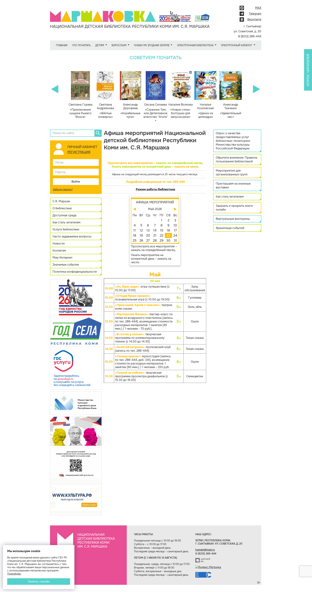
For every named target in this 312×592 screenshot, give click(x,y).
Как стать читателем (66, 222)
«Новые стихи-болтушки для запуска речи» (180, 111)
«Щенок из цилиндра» (205, 111)
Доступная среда (64, 215)
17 (175, 230)
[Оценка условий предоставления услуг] (75, 463)
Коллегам (59, 250)
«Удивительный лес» (230, 111)
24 (175, 235)
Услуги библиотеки (66, 229)
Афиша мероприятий (155, 202)
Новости (59, 243)
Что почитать (81, 45)
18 (134, 235)
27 (148, 241)
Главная (61, 45)
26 (141, 241)
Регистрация (78, 152)
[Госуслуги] (75, 368)
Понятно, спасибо (38, 581)
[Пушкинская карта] (75, 431)
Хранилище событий (230, 228)
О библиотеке (62, 208)
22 (161, 235)
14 (154, 230)
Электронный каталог (236, 45)
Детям (99, 45)
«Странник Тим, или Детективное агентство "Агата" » (155, 112)
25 (134, 241)
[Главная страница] (130, 14)
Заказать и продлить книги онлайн (234, 207)
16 (168, 230)
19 (141, 235)
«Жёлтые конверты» (105, 111)
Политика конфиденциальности (75, 272)
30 (168, 241)
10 (175, 225)
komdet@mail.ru (205, 549)
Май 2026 (155, 209)
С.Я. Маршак (61, 201)
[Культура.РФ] (75, 498)
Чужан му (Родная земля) (151, 45)
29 (161, 241)
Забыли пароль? (63, 189)
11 (134, 230)
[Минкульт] (75, 403)
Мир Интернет (62, 257)
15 (161, 230)
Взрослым (119, 45)
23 (168, 235)
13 (148, 230)
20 (148, 235)
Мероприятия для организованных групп (232, 172)
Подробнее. (14, 573)
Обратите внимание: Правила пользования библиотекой (236, 159)
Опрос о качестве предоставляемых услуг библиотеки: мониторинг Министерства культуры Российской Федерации (233, 140)
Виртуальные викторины (233, 219)
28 (155, 241)
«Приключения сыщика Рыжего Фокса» (80, 111)
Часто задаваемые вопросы (72, 236)
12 (141, 230)
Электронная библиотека (195, 45)
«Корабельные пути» (130, 111)
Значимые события (66, 264)
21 (154, 235)
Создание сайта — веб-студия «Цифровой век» (202, 560)
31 (175, 241)
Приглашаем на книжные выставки (233, 185)
